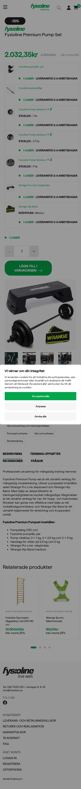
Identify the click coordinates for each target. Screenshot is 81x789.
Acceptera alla (40, 395)
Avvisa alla (40, 416)
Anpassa (41, 406)
